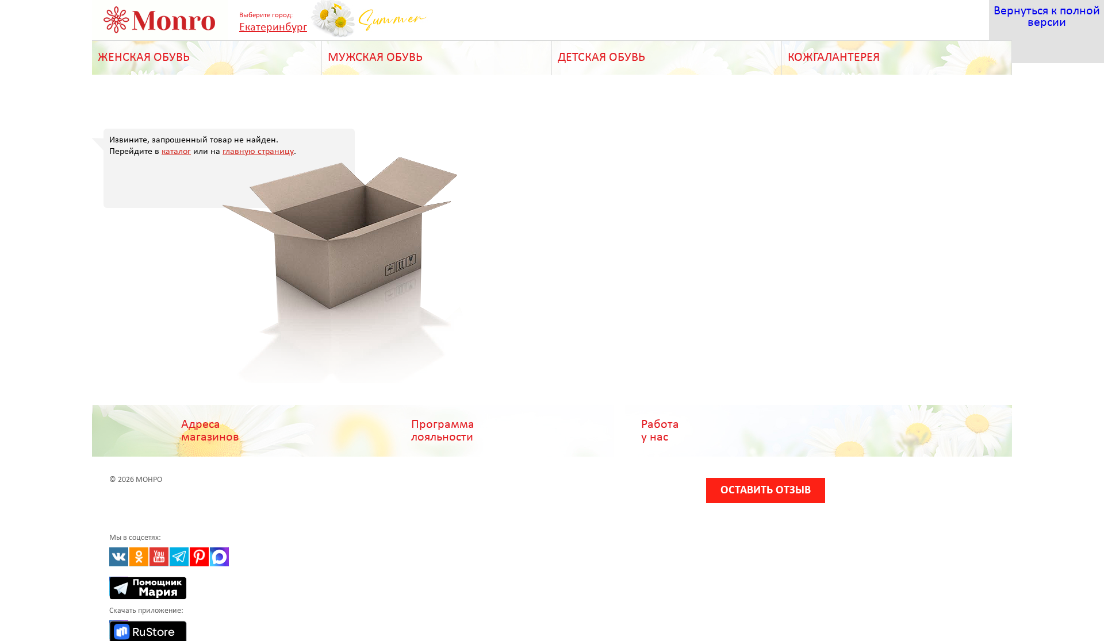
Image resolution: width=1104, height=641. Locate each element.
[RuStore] (118, 629)
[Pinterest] (199, 556)
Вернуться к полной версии (1047, 17)
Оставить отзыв (765, 490)
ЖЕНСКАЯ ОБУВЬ (144, 57)
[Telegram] (179, 556)
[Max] (219, 556)
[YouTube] (159, 556)
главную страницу (258, 151)
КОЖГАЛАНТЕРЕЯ (834, 57)
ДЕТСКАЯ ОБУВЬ (601, 57)
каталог (176, 151)
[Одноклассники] (138, 556)
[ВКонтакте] (118, 556)
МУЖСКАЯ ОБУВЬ (375, 57)
